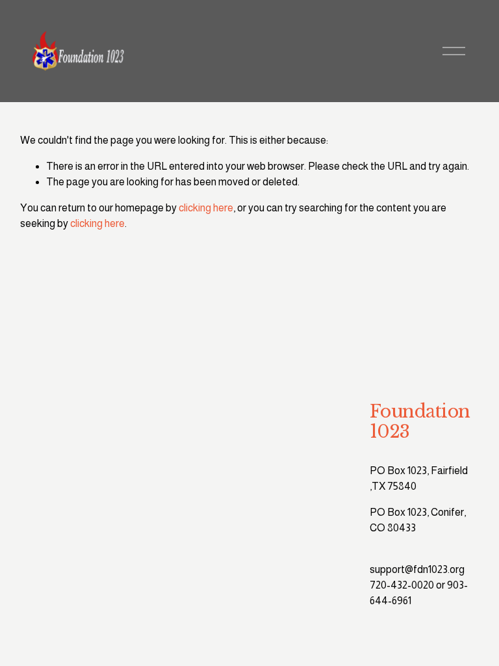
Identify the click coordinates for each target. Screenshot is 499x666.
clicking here (206, 207)
